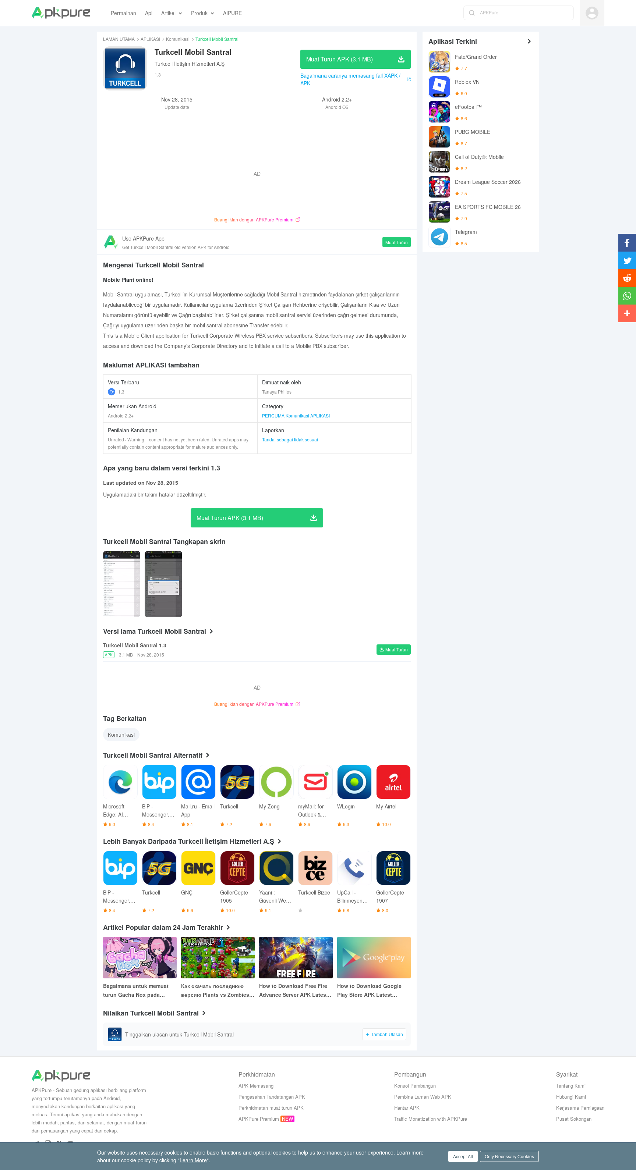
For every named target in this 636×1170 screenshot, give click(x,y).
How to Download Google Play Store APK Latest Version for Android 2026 (369, 990)
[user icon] (592, 13)
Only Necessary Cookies (509, 1156)
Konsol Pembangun (415, 1085)
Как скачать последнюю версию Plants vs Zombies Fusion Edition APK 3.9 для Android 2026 (215, 990)
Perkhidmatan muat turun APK (271, 1107)
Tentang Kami (571, 1085)
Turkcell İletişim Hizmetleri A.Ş (190, 63)
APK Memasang (256, 1085)
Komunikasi (178, 39)
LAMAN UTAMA (119, 39)
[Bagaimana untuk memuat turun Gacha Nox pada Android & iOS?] (140, 957)
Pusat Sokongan (573, 1118)
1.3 (121, 391)
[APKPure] (61, 13)
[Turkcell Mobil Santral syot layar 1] (163, 584)
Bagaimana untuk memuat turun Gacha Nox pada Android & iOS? (136, 990)
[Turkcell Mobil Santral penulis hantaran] (121, 584)
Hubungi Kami (571, 1096)
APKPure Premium (259, 1118)
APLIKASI (150, 39)
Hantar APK (407, 1107)
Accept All (463, 1156)
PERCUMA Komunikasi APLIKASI (296, 415)
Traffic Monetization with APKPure (430, 1118)
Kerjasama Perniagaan (580, 1107)
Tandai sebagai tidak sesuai (290, 439)
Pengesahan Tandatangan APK (272, 1096)
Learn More (193, 1160)
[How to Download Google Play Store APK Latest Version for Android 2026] (374, 957)
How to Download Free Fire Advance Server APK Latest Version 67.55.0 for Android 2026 (293, 990)
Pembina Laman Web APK (422, 1096)
